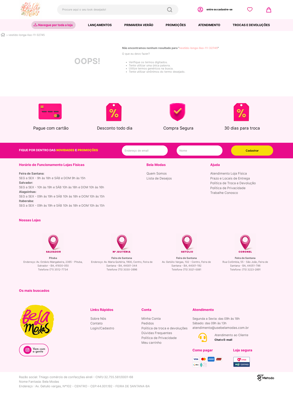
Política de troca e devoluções (164, 328)
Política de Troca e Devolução (233, 183)
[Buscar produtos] (170, 10)
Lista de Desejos (159, 178)
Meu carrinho (151, 343)
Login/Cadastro (102, 328)
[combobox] (117, 10)
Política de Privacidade (228, 188)
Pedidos (147, 323)
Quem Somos (156, 173)
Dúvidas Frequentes (156, 333)
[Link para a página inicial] (3, 35)
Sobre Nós (98, 319)
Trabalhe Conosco (224, 193)
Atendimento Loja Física (228, 173)
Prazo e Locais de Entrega (230, 178)
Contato (96, 323)
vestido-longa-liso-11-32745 (26, 35)
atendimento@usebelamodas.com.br (220, 328)
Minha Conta (151, 319)
